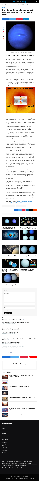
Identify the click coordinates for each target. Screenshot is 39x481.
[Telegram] (3, 34)
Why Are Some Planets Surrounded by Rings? (9, 256)
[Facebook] (3, 25)
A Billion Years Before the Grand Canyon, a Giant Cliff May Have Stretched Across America (21, 376)
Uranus (24, 205)
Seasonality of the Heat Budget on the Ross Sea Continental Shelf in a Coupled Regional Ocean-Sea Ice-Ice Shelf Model (19, 325)
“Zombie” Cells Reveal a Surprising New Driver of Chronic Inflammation (14, 465)
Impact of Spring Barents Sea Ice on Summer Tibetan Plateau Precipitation (13, 347)
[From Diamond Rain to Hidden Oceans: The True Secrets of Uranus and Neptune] (10, 235)
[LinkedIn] (3, 29)
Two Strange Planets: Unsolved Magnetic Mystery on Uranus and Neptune (10, 285)
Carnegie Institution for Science (8, 205)
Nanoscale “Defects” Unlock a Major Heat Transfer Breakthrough (21, 414)
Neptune (17, 205)
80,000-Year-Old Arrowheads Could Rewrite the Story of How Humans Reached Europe (17, 461)
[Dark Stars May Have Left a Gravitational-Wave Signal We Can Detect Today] (5, 393)
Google (12, 202)
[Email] (3, 36)
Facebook (3, 426)
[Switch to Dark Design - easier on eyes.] (34, 1)
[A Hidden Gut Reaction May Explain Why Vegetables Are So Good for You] (5, 404)
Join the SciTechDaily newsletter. (25, 201)
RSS (3, 435)
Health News (4, 447)
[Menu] (2, 2)
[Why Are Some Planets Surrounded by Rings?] (10, 249)
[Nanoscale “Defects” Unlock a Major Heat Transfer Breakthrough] (5, 415)
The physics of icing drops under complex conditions (10, 332)
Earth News (4, 445)
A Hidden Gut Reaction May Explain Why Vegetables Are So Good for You (22, 402)
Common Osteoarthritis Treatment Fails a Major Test (19, 386)
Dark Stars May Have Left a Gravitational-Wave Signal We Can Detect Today (22, 392)
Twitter (3, 428)
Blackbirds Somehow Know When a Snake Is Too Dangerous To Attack (22, 397)
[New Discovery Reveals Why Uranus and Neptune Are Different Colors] (28, 249)
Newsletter (4, 433)
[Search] (36, 2)
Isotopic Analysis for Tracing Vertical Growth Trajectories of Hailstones (12, 319)
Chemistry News (5, 444)
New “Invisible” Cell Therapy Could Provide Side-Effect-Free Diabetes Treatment (22, 409)
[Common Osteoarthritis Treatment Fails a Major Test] (5, 388)
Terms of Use (32, 478)
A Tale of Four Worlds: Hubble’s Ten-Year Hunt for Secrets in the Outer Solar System (28, 228)
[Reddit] (3, 38)
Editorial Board (21, 478)
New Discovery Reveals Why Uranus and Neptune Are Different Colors (28, 256)
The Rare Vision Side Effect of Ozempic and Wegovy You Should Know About (15, 467)
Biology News (4, 442)
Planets (21, 205)
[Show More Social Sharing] (31, 19)
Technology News (5, 453)
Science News (4, 450)
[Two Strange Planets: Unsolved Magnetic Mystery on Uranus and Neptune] (10, 278)
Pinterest (3, 431)
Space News (4, 452)
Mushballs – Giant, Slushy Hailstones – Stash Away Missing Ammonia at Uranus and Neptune (10, 270)
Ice (14, 205)
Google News (19, 202)
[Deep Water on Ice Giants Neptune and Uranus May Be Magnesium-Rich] (28, 263)
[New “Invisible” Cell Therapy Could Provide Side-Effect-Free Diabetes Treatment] (5, 410)
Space (3, 7)
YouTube (3, 430)
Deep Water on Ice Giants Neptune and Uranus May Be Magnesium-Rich (27, 270)
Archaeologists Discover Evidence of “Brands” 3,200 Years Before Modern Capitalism (16, 463)
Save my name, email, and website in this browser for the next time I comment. (18, 310)
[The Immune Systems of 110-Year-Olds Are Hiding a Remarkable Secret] (5, 382)
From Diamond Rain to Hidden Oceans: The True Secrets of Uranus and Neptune (10, 242)
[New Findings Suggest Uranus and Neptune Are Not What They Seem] (10, 221)
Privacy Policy (26, 478)
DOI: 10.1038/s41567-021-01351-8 (12, 189)
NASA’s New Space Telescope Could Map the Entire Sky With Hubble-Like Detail (15, 469)
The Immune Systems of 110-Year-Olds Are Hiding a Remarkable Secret (22, 380)
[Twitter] (3, 27)
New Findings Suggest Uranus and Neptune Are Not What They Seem (8, 228)
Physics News (4, 448)
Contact (16, 478)
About (13, 478)
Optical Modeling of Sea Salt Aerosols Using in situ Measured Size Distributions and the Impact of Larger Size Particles (18, 335)
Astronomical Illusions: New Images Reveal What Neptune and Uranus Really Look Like (28, 242)
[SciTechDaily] (19, 1)
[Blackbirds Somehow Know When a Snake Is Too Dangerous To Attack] (5, 399)
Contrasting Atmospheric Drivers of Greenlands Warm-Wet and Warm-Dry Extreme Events (15, 322)
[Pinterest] (3, 32)
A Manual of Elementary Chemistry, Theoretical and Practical (11, 342)
